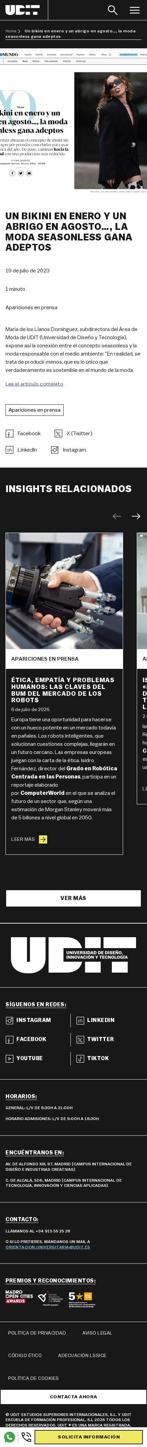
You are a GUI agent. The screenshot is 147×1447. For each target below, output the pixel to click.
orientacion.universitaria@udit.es (47, 1247)
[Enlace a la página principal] (26, 10)
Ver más (73, 898)
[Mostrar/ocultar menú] (135, 10)
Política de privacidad (37, 1333)
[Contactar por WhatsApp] (9, 1437)
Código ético (25, 1355)
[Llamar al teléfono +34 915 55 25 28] (25, 1437)
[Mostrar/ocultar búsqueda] (113, 10)
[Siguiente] (136, 516)
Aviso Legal (97, 1333)
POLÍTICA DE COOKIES (33, 1378)
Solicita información (89, 1437)
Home (10, 31)
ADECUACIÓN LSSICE (82, 1355)
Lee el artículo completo (34, 384)
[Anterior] (116, 516)
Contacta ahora (73, 1397)
